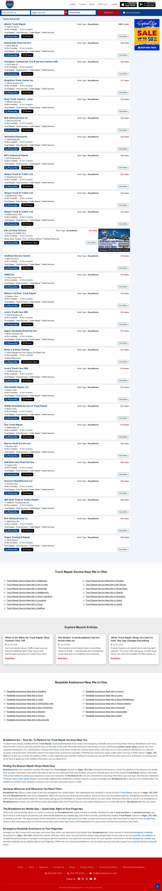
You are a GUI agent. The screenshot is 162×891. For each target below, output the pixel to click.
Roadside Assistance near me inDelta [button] (104, 715)
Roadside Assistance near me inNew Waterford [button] (30, 707)
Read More (10, 658)
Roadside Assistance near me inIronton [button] (26, 715)
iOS (13, 821)
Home (73, 4)
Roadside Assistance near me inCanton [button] (105, 691)
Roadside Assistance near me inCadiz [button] (25, 699)
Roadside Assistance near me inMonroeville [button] (28, 719)
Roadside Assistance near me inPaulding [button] (26, 691)
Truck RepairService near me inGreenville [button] (27, 588)
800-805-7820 (54, 873)
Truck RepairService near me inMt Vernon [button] (106, 584)
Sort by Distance (133, 13)
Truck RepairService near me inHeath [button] (104, 604)
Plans (31, 867)
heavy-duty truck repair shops (21, 778)
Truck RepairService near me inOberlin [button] (104, 592)
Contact (103, 4)
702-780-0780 (76, 873)
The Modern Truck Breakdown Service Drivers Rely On (79, 639)
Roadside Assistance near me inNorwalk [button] (105, 707)
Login (114, 4)
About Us (43, 867)
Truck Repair (126, 792)
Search (109, 12)
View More (123, 36)
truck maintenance (61, 743)
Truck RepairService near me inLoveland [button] (26, 600)
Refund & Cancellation (134, 867)
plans (82, 4)
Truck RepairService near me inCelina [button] (104, 600)
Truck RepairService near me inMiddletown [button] (28, 592)
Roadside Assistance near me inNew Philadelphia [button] (110, 699)
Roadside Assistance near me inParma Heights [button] (108, 703)
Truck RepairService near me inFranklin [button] (105, 580)
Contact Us (58, 867)
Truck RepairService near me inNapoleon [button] (105, 596)
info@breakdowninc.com (104, 873)
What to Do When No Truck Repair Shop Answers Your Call (27, 639)
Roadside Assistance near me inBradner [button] (26, 711)
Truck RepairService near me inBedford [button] (26, 608)
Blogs (72, 867)
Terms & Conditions (108, 867)
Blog (92, 4)
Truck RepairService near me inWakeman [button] (27, 580)
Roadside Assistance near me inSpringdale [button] (106, 711)
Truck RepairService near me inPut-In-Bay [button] (27, 584)
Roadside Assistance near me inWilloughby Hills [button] (30, 703)
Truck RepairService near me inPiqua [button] (25, 604)
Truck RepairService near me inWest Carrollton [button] (29, 596)
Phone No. (13, 36)
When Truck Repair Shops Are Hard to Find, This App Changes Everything (132, 639)
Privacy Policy (87, 867)
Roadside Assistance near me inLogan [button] (104, 695)
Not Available (27, 29)
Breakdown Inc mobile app (65, 815)
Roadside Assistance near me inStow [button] (25, 695)
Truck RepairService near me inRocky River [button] (106, 588)
